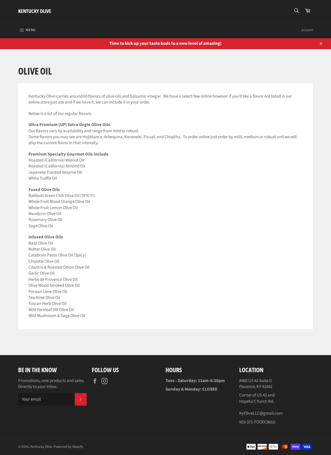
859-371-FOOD (252, 422)
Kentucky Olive (34, 11)
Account (307, 30)
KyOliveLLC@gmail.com (261, 413)
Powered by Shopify (68, 446)
